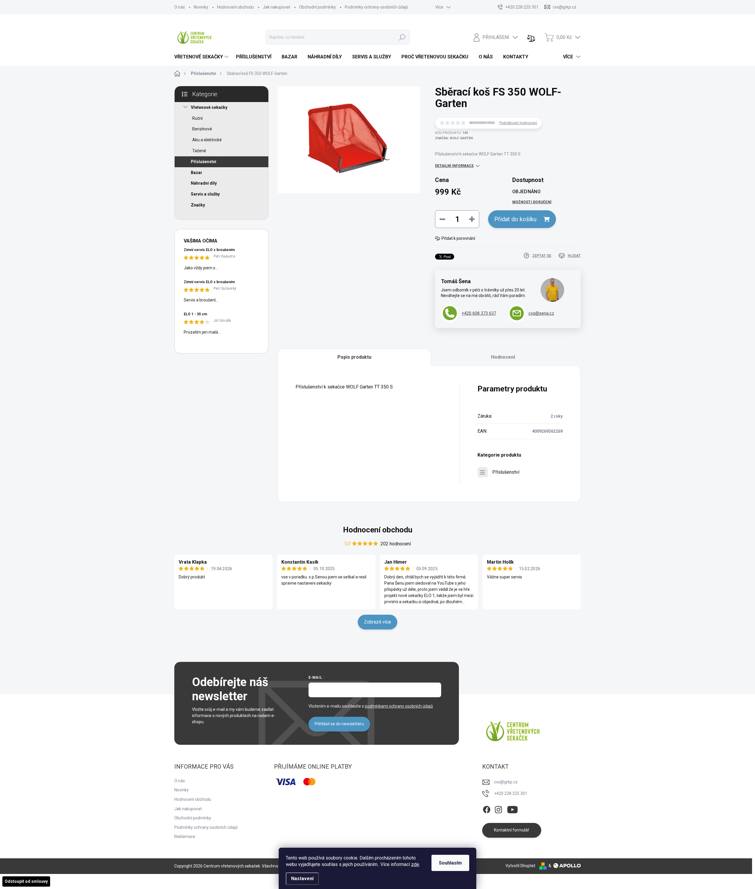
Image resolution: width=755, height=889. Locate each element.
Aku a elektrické (207, 139)
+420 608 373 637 (479, 313)
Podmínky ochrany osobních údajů (376, 7)
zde (415, 864)
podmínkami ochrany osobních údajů (399, 706)
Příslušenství (203, 161)
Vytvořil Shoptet (520, 865)
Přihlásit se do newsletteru (339, 723)
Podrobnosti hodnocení (518, 123)
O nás (179, 7)
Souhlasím (450, 863)
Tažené (199, 150)
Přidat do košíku (515, 219)
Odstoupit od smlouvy (26, 881)
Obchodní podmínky (317, 7)
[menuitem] (202, 57)
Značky (198, 205)
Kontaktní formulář (511, 830)
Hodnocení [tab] (503, 357)
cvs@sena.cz (541, 313)
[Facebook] (486, 808)
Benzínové (202, 129)
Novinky (201, 7)
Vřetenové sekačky (209, 107)
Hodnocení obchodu (235, 7)
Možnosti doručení (532, 202)
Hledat (402, 37)
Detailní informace (454, 166)
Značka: (454, 138)
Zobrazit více (377, 622)
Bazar (196, 172)
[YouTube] (512, 808)
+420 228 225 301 (510, 793)
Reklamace (184, 836)
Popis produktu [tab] (354, 357)
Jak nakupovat (276, 7)
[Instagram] (498, 808)
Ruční (197, 118)
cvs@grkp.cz (506, 782)
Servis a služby (205, 194)
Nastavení (302, 878)
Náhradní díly (204, 183)
